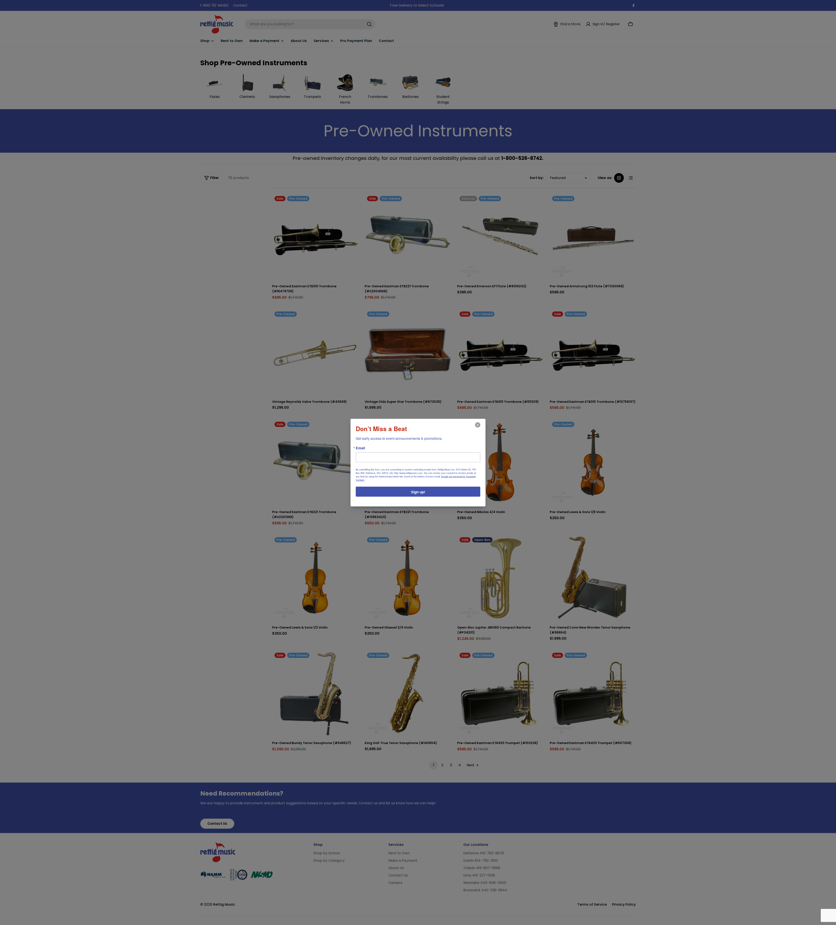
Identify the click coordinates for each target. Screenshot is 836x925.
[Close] (477, 427)
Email (360, 448)
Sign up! (418, 491)
